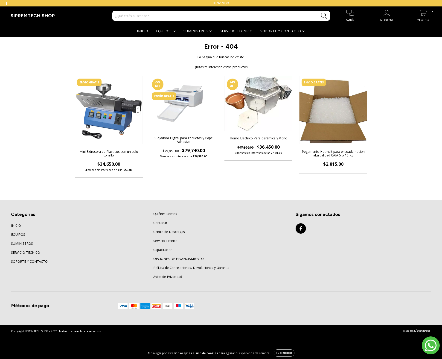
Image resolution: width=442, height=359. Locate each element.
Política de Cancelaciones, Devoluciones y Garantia (191, 267)
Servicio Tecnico (165, 240)
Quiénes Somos (165, 214)
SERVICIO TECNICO (236, 31)
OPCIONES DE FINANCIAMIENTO (178, 258)
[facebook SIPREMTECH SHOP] (6, 3)
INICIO (142, 31)
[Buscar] (324, 15)
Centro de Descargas (169, 232)
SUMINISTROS (196, 31)
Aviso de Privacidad (167, 276)
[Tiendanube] (416, 331)
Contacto (160, 223)
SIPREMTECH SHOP (33, 15)
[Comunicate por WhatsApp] (431, 345)
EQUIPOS (164, 31)
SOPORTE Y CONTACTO (281, 31)
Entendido (284, 353)
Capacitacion (162, 249)
